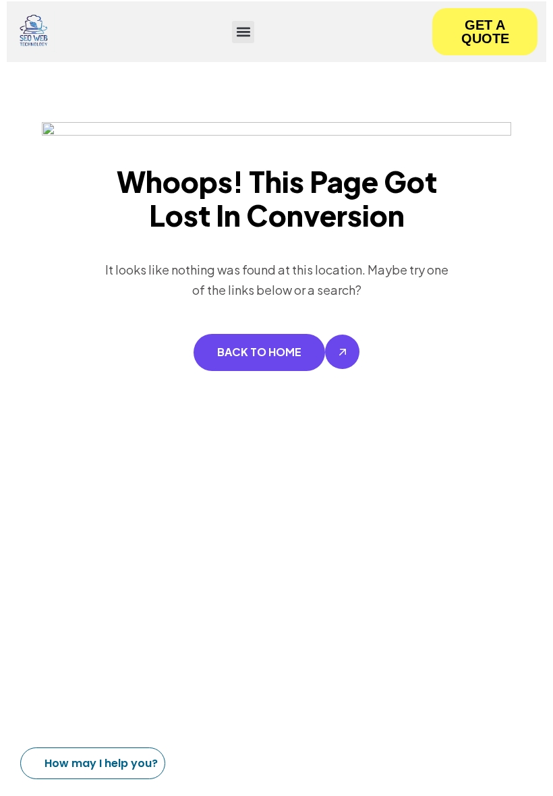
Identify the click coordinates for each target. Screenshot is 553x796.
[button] (243, 32)
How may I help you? (101, 763)
